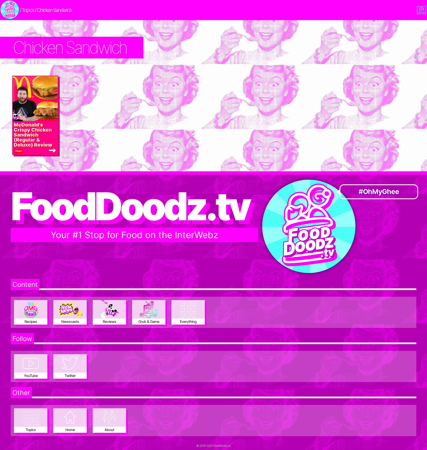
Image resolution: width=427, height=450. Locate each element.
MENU (421, 12)
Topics (28, 10)
